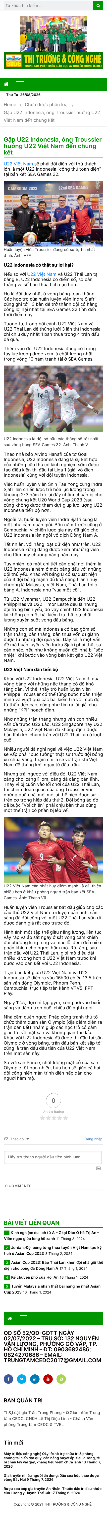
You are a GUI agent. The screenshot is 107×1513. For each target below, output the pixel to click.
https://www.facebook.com (8, 1379)
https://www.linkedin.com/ (35, 1379)
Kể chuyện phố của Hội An (34, 1277)
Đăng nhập (93, 1139)
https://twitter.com (21, 1379)
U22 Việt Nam (18, 163)
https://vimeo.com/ (61, 1379)
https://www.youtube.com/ (48, 1379)
